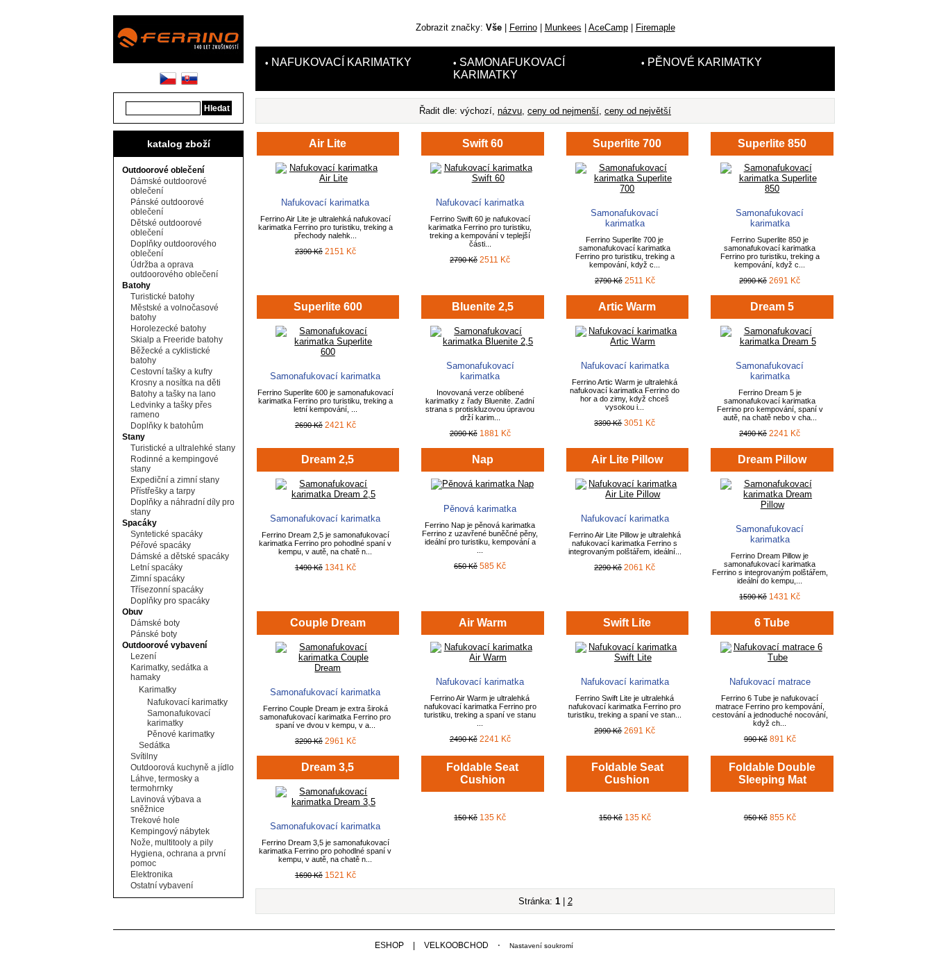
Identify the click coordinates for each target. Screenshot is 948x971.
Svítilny (144, 756)
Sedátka (154, 745)
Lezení (143, 656)
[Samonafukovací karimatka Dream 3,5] (328, 802)
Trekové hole (155, 820)
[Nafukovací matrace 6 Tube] (772, 657)
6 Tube (772, 623)
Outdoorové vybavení (164, 645)
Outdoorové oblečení (163, 170)
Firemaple (655, 27)
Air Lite (327, 143)
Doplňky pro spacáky (170, 601)
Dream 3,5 (327, 767)
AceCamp (608, 27)
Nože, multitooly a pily (171, 842)
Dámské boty (155, 623)
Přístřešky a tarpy (162, 491)
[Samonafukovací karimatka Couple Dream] (328, 668)
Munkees (563, 27)
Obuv (132, 612)
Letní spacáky (156, 567)
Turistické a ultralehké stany (182, 448)
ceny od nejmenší (563, 111)
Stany (133, 437)
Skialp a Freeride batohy (176, 340)
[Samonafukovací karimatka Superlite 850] (772, 188)
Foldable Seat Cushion (482, 773)
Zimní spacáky (157, 578)
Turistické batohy (162, 296)
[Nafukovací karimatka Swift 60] (482, 178)
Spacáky (139, 523)
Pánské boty (153, 634)
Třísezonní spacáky (166, 590)
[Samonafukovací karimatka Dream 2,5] (328, 494)
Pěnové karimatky (180, 734)
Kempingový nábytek (170, 831)
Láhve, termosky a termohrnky (164, 783)
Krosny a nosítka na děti (175, 383)
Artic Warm (627, 307)
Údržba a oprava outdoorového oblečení (174, 269)
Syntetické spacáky (166, 534)
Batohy (136, 285)
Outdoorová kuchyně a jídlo (182, 767)
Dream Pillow (772, 459)
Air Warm (483, 623)
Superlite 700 (627, 143)
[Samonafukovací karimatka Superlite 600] (328, 352)
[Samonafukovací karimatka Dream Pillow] (772, 504)
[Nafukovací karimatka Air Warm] (482, 657)
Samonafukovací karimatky (178, 718)
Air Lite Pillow (627, 459)
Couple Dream (328, 623)
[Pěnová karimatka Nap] (482, 484)
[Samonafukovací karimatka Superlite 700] (627, 188)
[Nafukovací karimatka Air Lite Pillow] (627, 494)
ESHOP (389, 945)
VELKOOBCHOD (456, 945)
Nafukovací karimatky (187, 702)
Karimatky (157, 690)
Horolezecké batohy (168, 328)
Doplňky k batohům (166, 426)
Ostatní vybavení (161, 885)
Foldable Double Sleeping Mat (772, 773)
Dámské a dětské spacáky (179, 556)
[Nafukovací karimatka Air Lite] (328, 178)
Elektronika (151, 874)
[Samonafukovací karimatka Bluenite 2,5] (482, 341)
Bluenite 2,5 (483, 307)
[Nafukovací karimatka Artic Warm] (627, 341)
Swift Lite (627, 623)
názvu (510, 111)
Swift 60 (482, 143)
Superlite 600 (328, 307)
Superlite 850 (772, 143)
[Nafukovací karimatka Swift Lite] (627, 657)
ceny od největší (637, 111)
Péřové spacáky (160, 545)
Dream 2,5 (327, 459)
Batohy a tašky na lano (173, 394)
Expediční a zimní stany (174, 480)
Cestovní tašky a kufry (171, 371)
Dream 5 (772, 307)
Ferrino (523, 27)
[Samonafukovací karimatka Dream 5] (772, 341)
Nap (482, 459)
